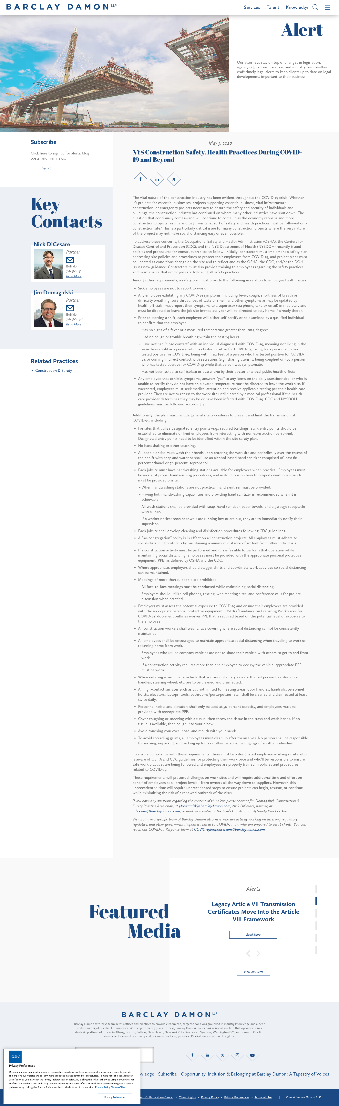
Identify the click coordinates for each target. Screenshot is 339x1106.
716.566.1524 (74, 271)
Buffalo (71, 266)
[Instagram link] (237, 1055)
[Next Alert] (258, 953)
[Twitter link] (174, 179)
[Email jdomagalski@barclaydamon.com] (74, 308)
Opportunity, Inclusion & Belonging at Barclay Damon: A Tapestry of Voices (255, 1074)
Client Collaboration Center (155, 1097)
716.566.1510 (74, 319)
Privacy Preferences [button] (236, 1097)
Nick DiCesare (52, 244)
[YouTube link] (252, 1055)
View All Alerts (253, 972)
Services (252, 7)
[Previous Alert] (248, 953)
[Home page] (169, 1019)
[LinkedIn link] (157, 179)
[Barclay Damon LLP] (61, 7)
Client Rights (187, 1097)
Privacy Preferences (114, 1097)
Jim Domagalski (53, 292)
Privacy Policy (210, 1097)
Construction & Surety (53, 370)
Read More (73, 276)
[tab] (316, 889)
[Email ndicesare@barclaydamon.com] (74, 260)
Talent (273, 7)
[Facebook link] (140, 179)
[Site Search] (315, 7)
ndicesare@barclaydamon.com (156, 811)
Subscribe (167, 1074)
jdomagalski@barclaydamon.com (204, 806)
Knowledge (297, 7)
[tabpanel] (253, 912)
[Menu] (327, 7)
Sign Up (47, 168)
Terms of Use (263, 1097)
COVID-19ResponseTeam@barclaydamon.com (229, 829)
